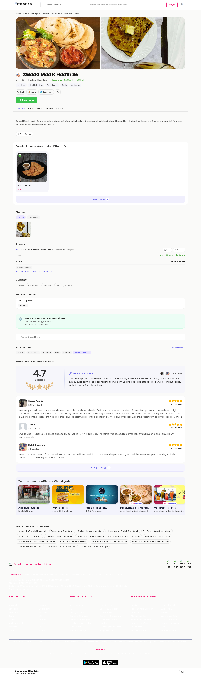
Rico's (163, 627)
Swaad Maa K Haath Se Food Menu (61, 547)
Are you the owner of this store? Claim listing (34, 271)
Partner (121, 641)
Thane (42, 623)
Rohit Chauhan (36, 445)
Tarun (31, 424)
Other (120, 574)
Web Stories (183, 641)
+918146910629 (178, 261)
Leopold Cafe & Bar (170, 623)
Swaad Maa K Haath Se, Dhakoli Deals (124, 536)
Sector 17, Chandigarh (110, 616)
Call (182, 672)
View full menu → (177, 348)
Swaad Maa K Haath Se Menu (30, 547)
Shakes (21, 285)
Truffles (135, 605)
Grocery (64, 574)
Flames (164, 612)
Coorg (42, 627)
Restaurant (55, 13)
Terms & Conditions (89, 641)
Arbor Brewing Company (142, 609)
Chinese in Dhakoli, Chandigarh (59, 536)
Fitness (75, 574)
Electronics (87, 574)
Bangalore (13, 609)
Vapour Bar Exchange (141, 619)
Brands (130, 641)
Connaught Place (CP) (111, 627)
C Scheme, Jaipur (108, 619)
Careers (172, 641)
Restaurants (31, 574)
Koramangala (76, 605)
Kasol (11, 630)
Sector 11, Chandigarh (80, 619)
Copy (168, 250)
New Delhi (13, 605)
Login (172, 4)
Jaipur (11, 616)
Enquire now (28, 100)
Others (147, 653)
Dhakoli (46, 13)
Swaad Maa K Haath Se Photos (158, 536)
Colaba (103, 623)
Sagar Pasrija (35, 401)
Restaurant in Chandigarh (62, 531)
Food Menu (33, 217)
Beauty (44, 574)
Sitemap (104, 641)
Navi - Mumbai (16, 623)
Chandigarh (35, 13)
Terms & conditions (30, 337)
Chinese (68, 285)
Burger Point (167, 609)
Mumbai (42, 619)
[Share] (58, 92)
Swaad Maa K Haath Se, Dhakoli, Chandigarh (36, 541)
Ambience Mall (107, 612)
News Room (18, 641)
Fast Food (47, 285)
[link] (32, 171)
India (25, 13)
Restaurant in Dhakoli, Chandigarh (32, 531)
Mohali (12, 619)
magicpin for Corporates (146, 641)
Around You (41, 641)
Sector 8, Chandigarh (80, 616)
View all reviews (98, 468)
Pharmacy (109, 574)
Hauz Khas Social (169, 630)
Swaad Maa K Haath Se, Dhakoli (90, 536)
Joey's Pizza (136, 627)
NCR (41, 616)
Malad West (75, 627)
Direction (180, 250)
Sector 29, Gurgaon (109, 609)
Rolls (58, 285)
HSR (71, 609)
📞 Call (20, 92)
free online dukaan (40, 564)
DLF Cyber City (77, 612)
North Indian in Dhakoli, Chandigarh (123, 531)
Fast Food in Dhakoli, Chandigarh (157, 531)
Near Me (58, 641)
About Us (29, 641)
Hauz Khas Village (78, 630)
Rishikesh (13, 627)
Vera (162, 641)
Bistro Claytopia (168, 605)
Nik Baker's (136, 612)
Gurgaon (43, 605)
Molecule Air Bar (138, 616)
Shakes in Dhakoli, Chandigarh (91, 531)
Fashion (54, 574)
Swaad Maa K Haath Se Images (94, 547)
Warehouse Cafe (169, 616)
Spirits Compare (71, 641)
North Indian (33, 285)
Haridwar (43, 630)
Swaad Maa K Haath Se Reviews (73, 541)
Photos (21, 217)
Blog (50, 641)
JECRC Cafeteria (169, 619)
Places (113, 641)
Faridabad (43, 612)
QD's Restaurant (139, 630)
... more (178, 416)
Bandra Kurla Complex (80, 623)
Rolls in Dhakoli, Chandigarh (29, 536)
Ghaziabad (14, 612)
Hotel (98, 574)
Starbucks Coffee (139, 623)
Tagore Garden (107, 630)
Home (18, 13)
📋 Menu (32, 92)
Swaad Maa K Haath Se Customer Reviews (109, 541)
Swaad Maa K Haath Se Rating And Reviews (150, 541)
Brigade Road (106, 605)
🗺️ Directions (46, 92)
